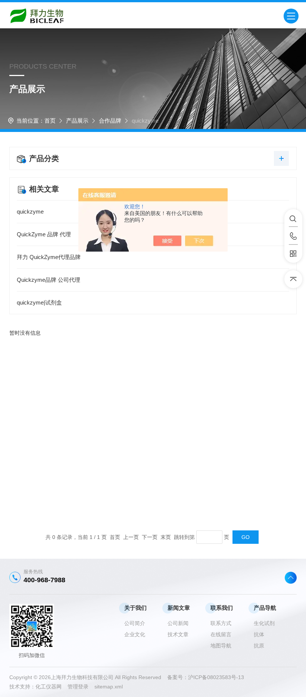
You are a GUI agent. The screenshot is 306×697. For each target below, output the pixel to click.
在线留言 (220, 634)
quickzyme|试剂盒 (39, 302)
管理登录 (78, 687)
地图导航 (220, 646)
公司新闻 (178, 623)
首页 (50, 120)
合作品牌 (110, 120)
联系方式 (220, 623)
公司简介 (134, 623)
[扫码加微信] (293, 254)
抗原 (259, 646)
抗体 (259, 634)
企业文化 (134, 634)
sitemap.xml (108, 687)
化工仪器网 (51, 687)
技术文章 (178, 634)
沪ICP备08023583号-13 (216, 677)
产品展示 (77, 120)
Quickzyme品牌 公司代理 (48, 280)
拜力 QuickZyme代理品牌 (49, 257)
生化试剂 (264, 623)
